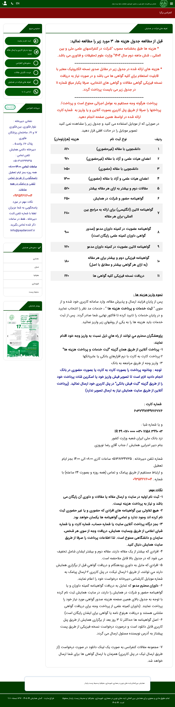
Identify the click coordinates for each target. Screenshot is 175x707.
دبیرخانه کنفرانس (33, 108)
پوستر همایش (34, 305)
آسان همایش (36, 698)
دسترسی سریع (34, 28)
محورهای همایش (29, 247)
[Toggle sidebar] (172, 3)
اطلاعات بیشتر (10, 107)
